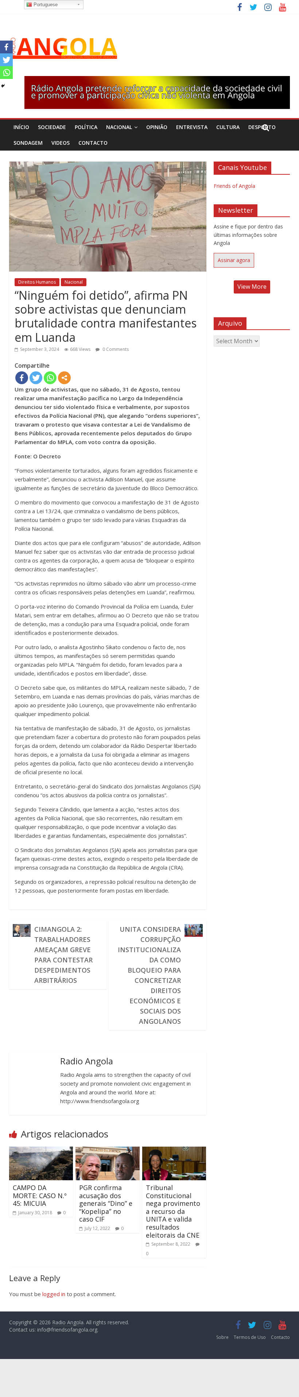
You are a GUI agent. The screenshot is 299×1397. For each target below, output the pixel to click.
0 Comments (115, 349)
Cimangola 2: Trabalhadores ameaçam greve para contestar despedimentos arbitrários (63, 955)
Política (86, 127)
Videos (60, 142)
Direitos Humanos (37, 282)
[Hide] (3, 86)
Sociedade (52, 127)
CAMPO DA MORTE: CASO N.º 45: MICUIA (40, 1195)
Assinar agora (234, 260)
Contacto (93, 142)
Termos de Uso (250, 1337)
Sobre (222, 1337)
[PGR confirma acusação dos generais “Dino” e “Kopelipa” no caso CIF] (107, 1151)
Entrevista (191, 127)
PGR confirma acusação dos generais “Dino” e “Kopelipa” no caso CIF (105, 1203)
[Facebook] (21, 377)
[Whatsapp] (50, 377)
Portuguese (45, 4)
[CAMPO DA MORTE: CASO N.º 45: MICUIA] (41, 1151)
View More (252, 287)
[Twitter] (36, 377)
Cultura (228, 127)
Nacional (119, 127)
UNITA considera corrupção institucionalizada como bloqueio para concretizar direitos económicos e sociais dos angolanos (149, 975)
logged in (53, 1294)
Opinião (156, 127)
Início (21, 127)
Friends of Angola (234, 185)
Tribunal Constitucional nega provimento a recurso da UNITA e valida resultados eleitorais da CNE (173, 1211)
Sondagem (28, 142)
